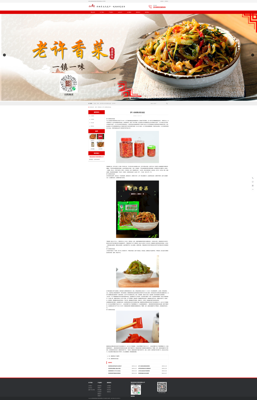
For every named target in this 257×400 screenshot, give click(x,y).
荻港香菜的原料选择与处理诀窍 (114, 366)
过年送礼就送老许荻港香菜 (144, 370)
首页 (96, 107)
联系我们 (166, 1)
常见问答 (92, 122)
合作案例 (129, 12)
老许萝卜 (114, 103)
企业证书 (120, 12)
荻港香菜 (99, 385)
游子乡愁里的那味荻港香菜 (144, 366)
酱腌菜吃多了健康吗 (115, 356)
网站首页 (93, 12)
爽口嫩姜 (99, 389)
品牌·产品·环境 (91, 389)
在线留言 (162, 1)
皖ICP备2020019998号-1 (115, 398)
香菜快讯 (100, 107)
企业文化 (90, 387)
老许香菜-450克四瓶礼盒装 (105, 103)
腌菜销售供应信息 (114, 358)
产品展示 (111, 12)
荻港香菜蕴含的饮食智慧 (143, 373)
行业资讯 (92, 119)
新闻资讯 (138, 12)
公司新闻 (92, 115)
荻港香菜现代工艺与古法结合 (114, 370)
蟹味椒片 (99, 393)
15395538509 (253, 178)
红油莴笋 (99, 391)
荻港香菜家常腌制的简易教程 (114, 373)
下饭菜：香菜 (96, 103)
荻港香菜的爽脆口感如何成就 (114, 368)
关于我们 (102, 12)
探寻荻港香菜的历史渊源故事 (144, 368)
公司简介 (90, 385)
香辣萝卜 (99, 387)
